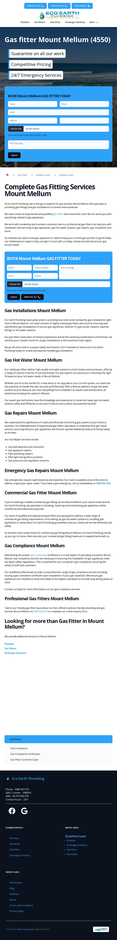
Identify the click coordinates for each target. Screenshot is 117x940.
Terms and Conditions (21, 905)
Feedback (14, 894)
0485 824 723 (33, 5)
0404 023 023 (103, 483)
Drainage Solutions (75, 22)
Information (15, 882)
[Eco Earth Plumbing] (58, 16)
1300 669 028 (57, 5)
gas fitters (58, 214)
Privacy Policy (16, 911)
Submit (14, 155)
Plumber (25, 22)
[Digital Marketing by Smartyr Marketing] (101, 929)
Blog (11, 888)
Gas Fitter (55, 22)
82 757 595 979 (21, 796)
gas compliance (38, 555)
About (12, 899)
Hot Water (39, 22)
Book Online (80, 5)
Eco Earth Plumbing (22, 929)
